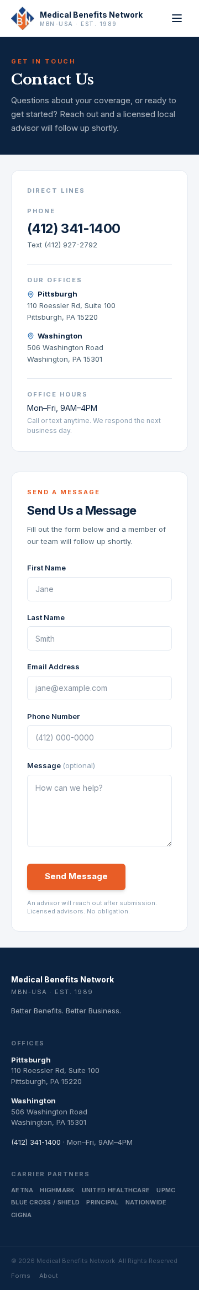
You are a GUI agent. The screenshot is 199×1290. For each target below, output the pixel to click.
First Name (46, 567)
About (48, 1276)
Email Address (53, 666)
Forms (20, 1276)
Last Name (46, 617)
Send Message (76, 876)
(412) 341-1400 (74, 228)
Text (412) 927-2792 (62, 244)
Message (61, 765)
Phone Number (53, 716)
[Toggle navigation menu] (177, 18)
